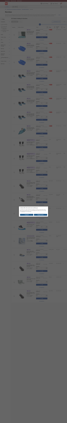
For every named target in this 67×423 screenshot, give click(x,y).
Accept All (27, 214)
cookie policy (23, 211)
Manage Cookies (41, 214)
